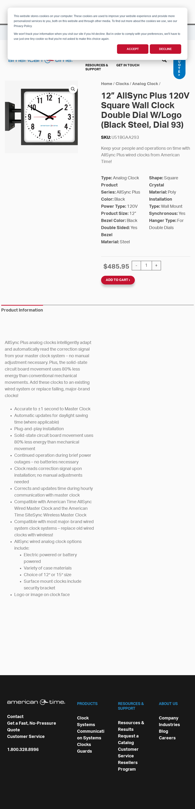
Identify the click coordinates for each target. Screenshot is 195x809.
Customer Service (26, 737)
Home (106, 84)
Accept (133, 49)
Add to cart (117, 280)
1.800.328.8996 (23, 750)
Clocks (122, 84)
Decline (165, 49)
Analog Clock (145, 84)
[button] (164, 60)
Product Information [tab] (22, 310)
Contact (15, 717)
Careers (167, 738)
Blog (163, 731)
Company (168, 718)
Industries (169, 725)
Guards (84, 751)
